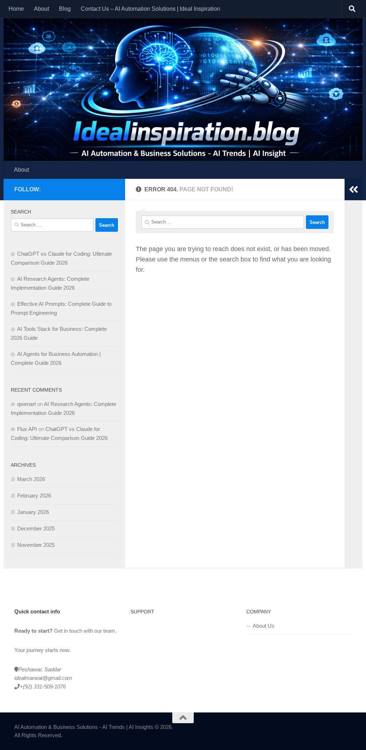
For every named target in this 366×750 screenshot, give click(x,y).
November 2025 (36, 545)
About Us (263, 626)
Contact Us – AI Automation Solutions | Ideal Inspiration (150, 9)
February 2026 (34, 495)
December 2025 (36, 528)
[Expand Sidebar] (353, 189)
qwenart (26, 404)
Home (16, 9)
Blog (65, 9)
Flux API (27, 429)
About (41, 9)
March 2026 (31, 479)
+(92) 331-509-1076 (43, 686)
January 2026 (33, 512)
